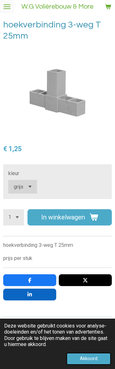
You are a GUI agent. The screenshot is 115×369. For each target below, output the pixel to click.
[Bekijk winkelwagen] (108, 6)
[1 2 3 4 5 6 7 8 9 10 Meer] (13, 217)
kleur (13, 173)
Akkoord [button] (88, 358)
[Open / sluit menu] (7, 6)
